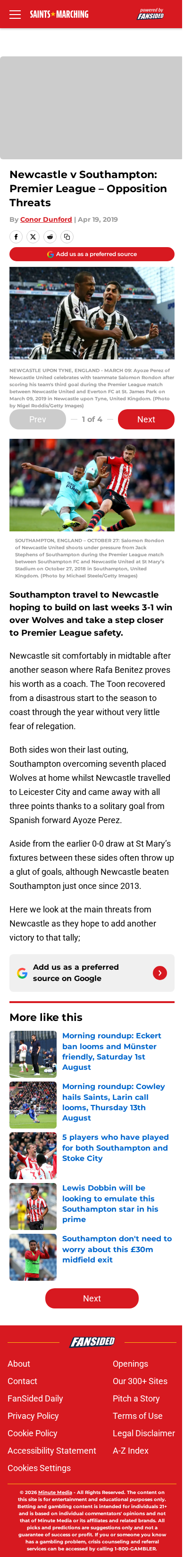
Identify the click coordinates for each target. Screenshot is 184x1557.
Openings (130, 1364)
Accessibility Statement (52, 1451)
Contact (22, 1381)
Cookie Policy (33, 1433)
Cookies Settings (39, 1468)
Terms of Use (138, 1416)
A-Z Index (131, 1451)
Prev (37, 419)
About (19, 1364)
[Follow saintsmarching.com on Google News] (160, 973)
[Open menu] (15, 14)
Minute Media (55, 1492)
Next (146, 419)
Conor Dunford (46, 219)
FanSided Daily (35, 1398)
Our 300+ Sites (140, 1381)
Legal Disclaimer (144, 1433)
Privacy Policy (33, 1416)
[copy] (67, 236)
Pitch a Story (136, 1398)
